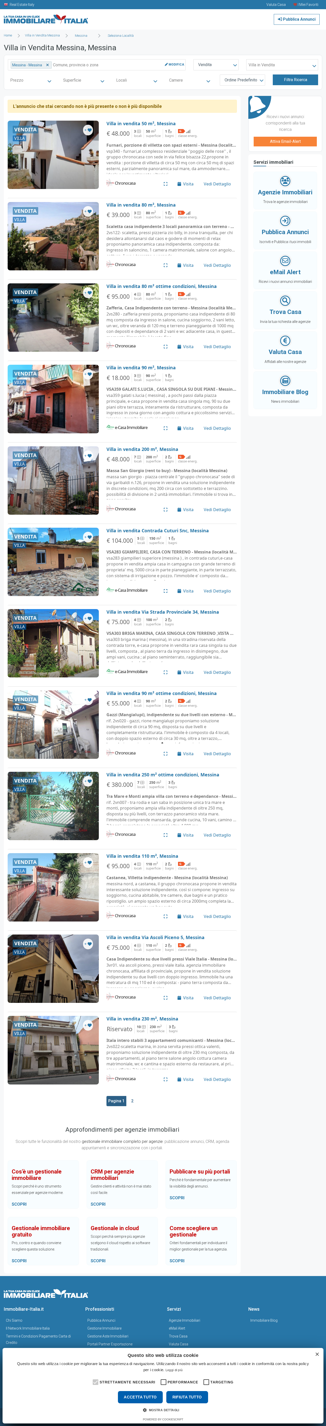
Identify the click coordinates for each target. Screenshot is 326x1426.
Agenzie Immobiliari (184, 1320)
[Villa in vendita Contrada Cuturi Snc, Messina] (53, 562)
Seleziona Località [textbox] (121, 35)
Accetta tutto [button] (140, 1397)
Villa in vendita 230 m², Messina (142, 1019)
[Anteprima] (165, 184)
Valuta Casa (178, 1344)
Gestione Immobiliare (104, 1328)
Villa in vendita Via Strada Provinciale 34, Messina (162, 612)
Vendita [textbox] (205, 64)
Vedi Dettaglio (217, 184)
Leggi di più (174, 1370)
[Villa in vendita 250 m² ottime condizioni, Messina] (53, 806)
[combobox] (82, 35)
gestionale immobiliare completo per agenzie (122, 1141)
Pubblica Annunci (299, 19)
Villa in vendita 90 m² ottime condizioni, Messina (161, 693)
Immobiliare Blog (264, 1320)
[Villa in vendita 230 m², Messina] (53, 1050)
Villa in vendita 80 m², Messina (141, 205)
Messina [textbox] (81, 35)
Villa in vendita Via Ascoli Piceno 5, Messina (155, 937)
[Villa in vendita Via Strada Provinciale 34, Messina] (53, 643)
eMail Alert (177, 1328)
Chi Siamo (14, 1320)
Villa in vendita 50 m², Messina (141, 123)
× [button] (317, 1354)
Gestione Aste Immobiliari (107, 1336)
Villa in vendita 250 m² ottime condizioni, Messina (162, 775)
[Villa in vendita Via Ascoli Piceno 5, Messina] (53, 969)
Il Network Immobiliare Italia (28, 1328)
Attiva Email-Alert (285, 141)
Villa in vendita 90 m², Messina (141, 367)
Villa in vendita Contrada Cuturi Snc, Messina (157, 530)
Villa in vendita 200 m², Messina (142, 449)
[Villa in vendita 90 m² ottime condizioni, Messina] (53, 724)
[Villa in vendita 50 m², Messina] (53, 155)
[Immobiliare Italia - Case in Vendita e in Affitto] (46, 17)
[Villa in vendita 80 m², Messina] (53, 236)
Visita (188, 184)
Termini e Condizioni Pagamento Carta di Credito (38, 1339)
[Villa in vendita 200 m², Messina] (53, 480)
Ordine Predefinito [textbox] (241, 80)
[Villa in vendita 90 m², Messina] (53, 399)
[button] (95, 1382)
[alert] (163, 1385)
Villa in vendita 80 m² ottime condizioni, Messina (161, 286)
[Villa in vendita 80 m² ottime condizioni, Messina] (53, 317)
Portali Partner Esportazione (109, 1344)
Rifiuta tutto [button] (187, 1397)
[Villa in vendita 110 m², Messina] (53, 887)
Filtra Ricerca (295, 79)
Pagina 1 (116, 1101)
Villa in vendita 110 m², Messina (142, 856)
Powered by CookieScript (163, 1419)
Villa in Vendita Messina (42, 35)
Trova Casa (178, 1336)
